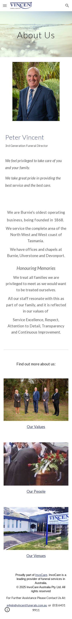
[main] (36, 34)
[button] (5, 5)
